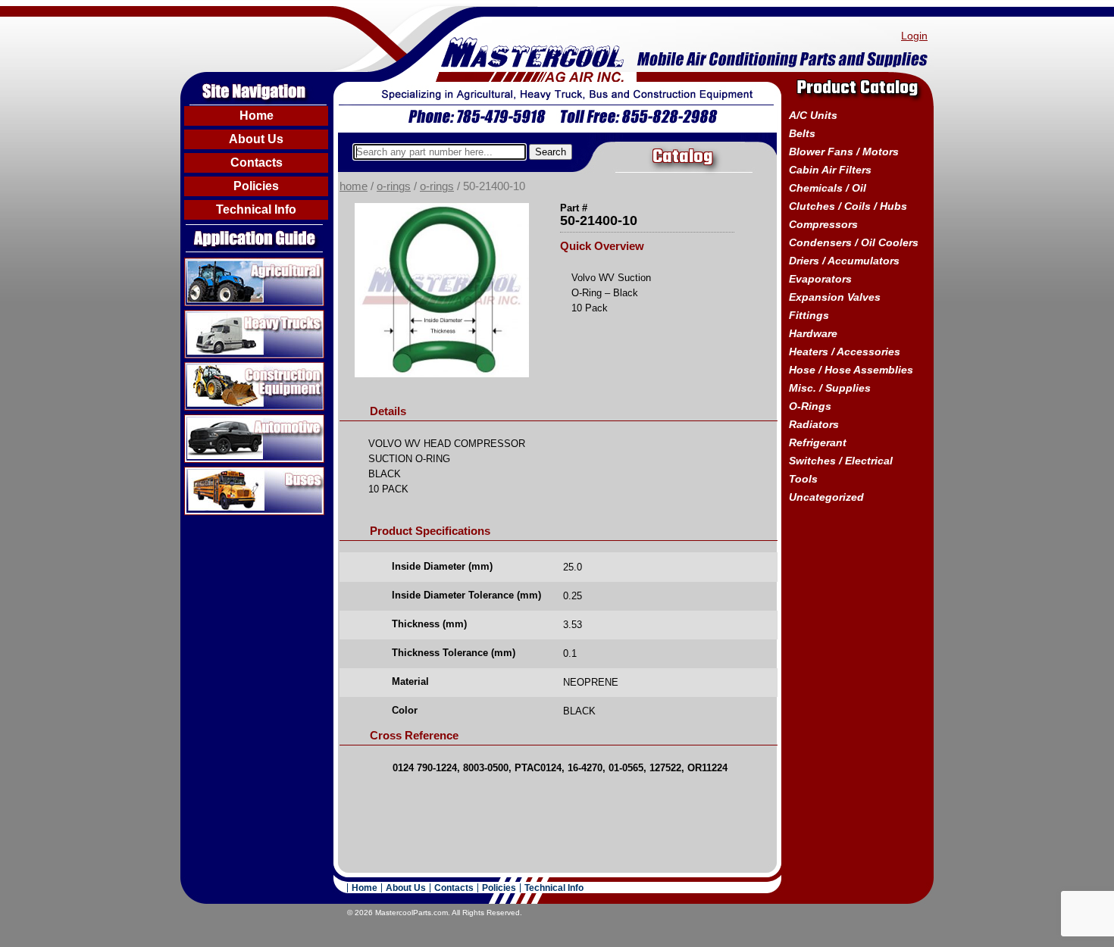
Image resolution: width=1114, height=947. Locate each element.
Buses (201, 473)
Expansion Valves (835, 297)
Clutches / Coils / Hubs (848, 206)
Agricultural (215, 264)
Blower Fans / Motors (844, 151)
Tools (803, 479)
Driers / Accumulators (844, 261)
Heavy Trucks (221, 316)
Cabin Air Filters (830, 170)
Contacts (256, 162)
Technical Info (256, 209)
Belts (802, 133)
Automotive (214, 420)
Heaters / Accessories (844, 351)
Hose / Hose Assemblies (851, 370)
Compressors (823, 224)
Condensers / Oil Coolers (853, 242)
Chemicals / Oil (827, 188)
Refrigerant (817, 442)
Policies (256, 186)
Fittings (809, 315)
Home (256, 115)
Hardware (813, 333)
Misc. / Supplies (830, 388)
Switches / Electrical (841, 461)
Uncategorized (826, 497)
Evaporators (820, 279)
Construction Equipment (249, 368)
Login (914, 36)
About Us (256, 139)
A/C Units (813, 115)
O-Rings (394, 186)
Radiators (814, 424)
